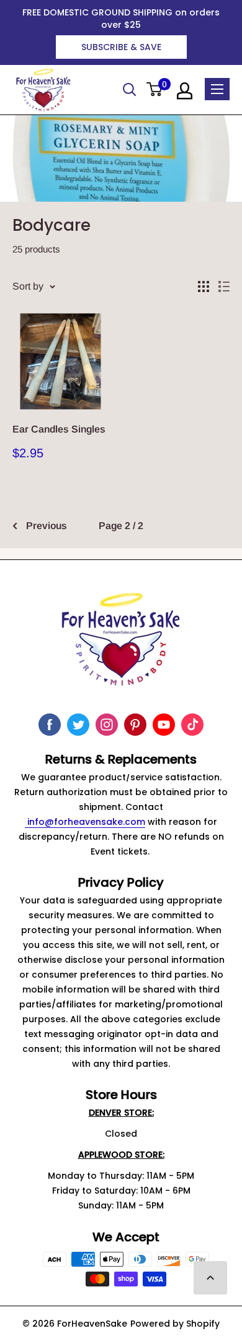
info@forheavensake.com (85, 822)
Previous (46, 525)
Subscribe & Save (121, 47)
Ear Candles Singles (58, 429)
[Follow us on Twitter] (78, 724)
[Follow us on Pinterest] (135, 724)
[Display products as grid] (203, 286)
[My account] (184, 91)
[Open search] (130, 90)
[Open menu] (217, 89)
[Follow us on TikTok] (192, 724)
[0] (155, 90)
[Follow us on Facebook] (49, 724)
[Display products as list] (224, 286)
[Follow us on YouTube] (164, 724)
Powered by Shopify (175, 1323)
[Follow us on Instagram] (107, 724)
